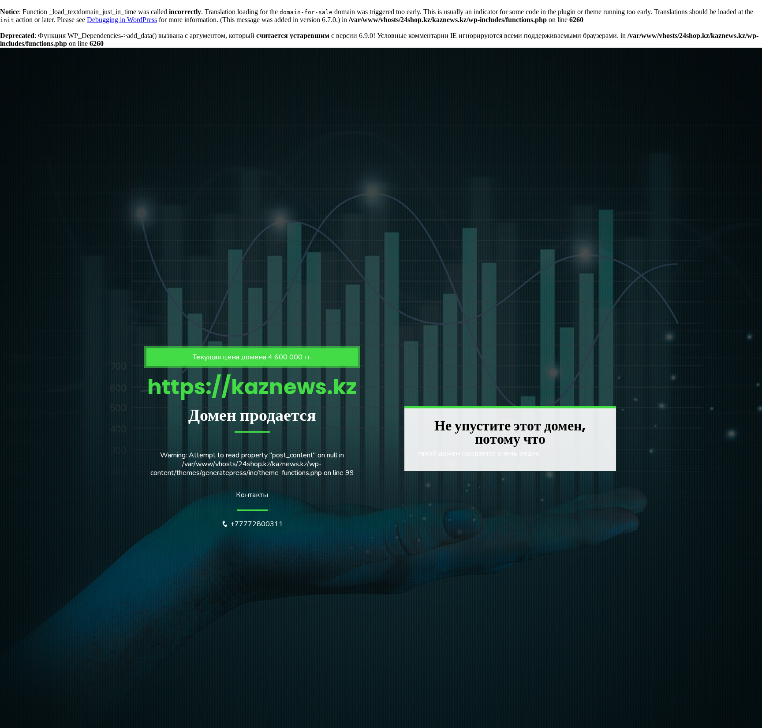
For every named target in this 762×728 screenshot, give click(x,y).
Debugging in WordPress (122, 19)
